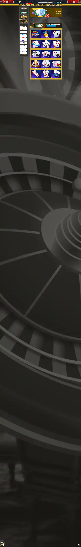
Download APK (43, 0)
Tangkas (50, 4)
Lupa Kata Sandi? (58, 0)
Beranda (20, 4)
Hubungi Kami (53, 0)
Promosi (60, 4)
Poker (40, 4)
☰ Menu (2, 540)
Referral (57, 4)
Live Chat (48, 0)
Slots (30, 4)
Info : (20, 5)
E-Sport (27, 4)
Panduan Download (58, 26)
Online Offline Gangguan (24, 54)
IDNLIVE (34, 4)
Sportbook (23, 4)
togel (44, 4)
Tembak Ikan (53, 4)
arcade (37, 4)
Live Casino (47, 4)
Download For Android (52, 26)
